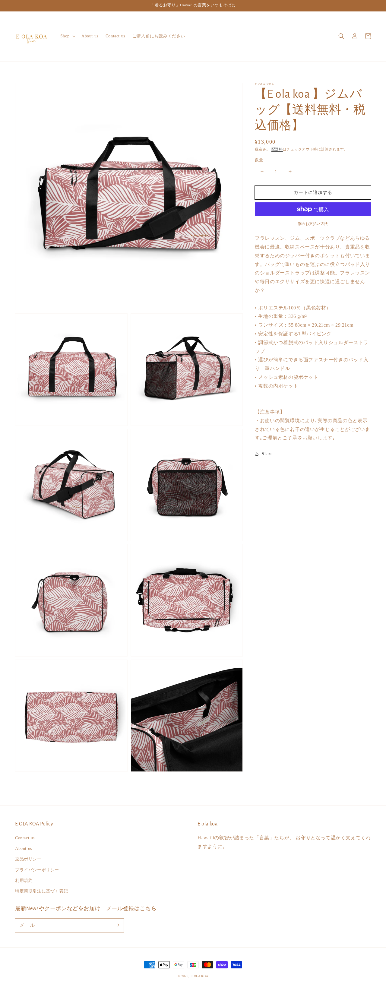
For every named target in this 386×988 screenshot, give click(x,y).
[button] (341, 36)
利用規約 (24, 880)
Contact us (25, 838)
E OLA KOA (199, 976)
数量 (259, 159)
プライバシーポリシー (37, 870)
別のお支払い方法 (313, 224)
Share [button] (267, 453)
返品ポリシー (28, 859)
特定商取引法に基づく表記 (41, 891)
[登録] (117, 925)
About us (23, 848)
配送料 (277, 149)
